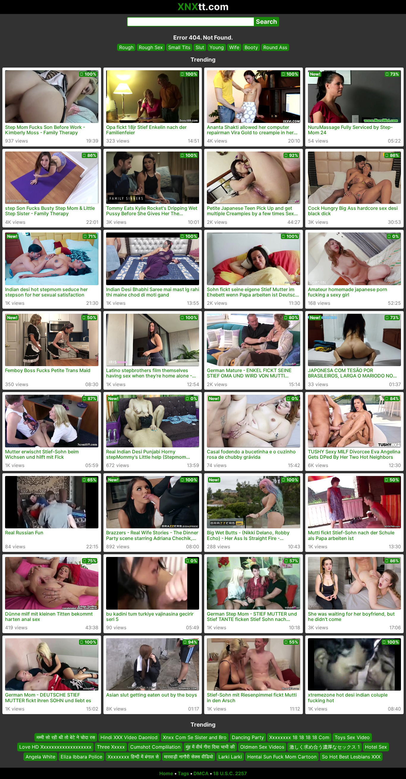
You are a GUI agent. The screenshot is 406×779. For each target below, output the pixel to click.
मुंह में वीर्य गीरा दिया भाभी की (210, 747)
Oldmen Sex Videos (262, 747)
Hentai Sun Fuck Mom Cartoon (282, 757)
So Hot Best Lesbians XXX (351, 757)
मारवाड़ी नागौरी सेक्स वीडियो (188, 757)
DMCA (201, 773)
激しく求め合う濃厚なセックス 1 (324, 747)
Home (166, 773)
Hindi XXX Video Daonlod (129, 737)
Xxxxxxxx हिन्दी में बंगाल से (133, 757)
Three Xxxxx (111, 747)
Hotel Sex (376, 747)
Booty (251, 47)
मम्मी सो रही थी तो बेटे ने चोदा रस (66, 737)
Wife (234, 47)
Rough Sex (151, 47)
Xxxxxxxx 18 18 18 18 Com (299, 737)
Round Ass (275, 47)
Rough (126, 47)
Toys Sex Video (352, 737)
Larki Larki (230, 757)
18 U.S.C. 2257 (230, 773)
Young (217, 47)
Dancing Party (248, 737)
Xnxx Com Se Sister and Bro (194, 737)
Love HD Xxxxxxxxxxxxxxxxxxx (55, 747)
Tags (183, 773)
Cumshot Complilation (155, 747)
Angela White (40, 757)
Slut (200, 47)
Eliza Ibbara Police (81, 757)
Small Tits (179, 47)
